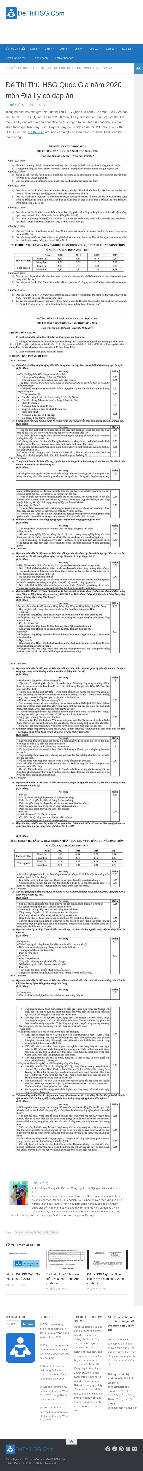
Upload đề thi (40, 57)
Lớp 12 (126, 48)
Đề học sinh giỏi (15, 48)
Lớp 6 (33, 48)
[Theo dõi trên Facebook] (108, 1449)
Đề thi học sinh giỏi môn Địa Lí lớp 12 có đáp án (36, 1232)
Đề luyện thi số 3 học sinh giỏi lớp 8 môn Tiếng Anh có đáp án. (63, 1279)
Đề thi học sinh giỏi (50, 68)
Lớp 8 (63, 48)
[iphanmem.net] (134, 1449)
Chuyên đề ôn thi (19, 68)
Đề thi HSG (36, 132)
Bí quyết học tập (63, 57)
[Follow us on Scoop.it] (128, 1449)
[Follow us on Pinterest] (121, 1449)
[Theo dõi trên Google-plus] (114, 1449)
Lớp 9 (78, 48)
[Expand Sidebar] (138, 68)
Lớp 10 (94, 48)
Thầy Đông (17, 105)
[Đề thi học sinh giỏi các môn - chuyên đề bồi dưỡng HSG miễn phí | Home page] (35, 13)
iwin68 (122, 1421)
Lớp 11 (110, 48)
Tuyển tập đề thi (15, 57)
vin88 (111, 1417)
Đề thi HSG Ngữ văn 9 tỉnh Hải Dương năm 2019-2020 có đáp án (105, 1279)
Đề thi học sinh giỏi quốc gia (90, 68)
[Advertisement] (69, 29)
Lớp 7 (48, 48)
